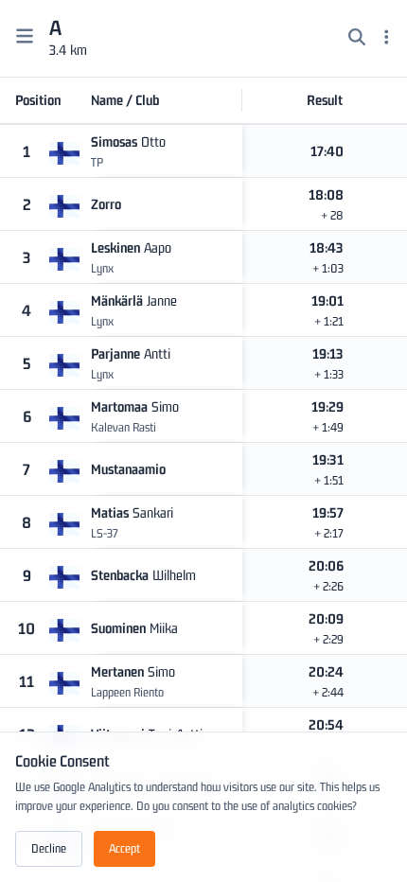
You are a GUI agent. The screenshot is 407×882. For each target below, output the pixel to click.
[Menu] (387, 39)
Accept (124, 848)
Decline (48, 848)
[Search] (357, 39)
